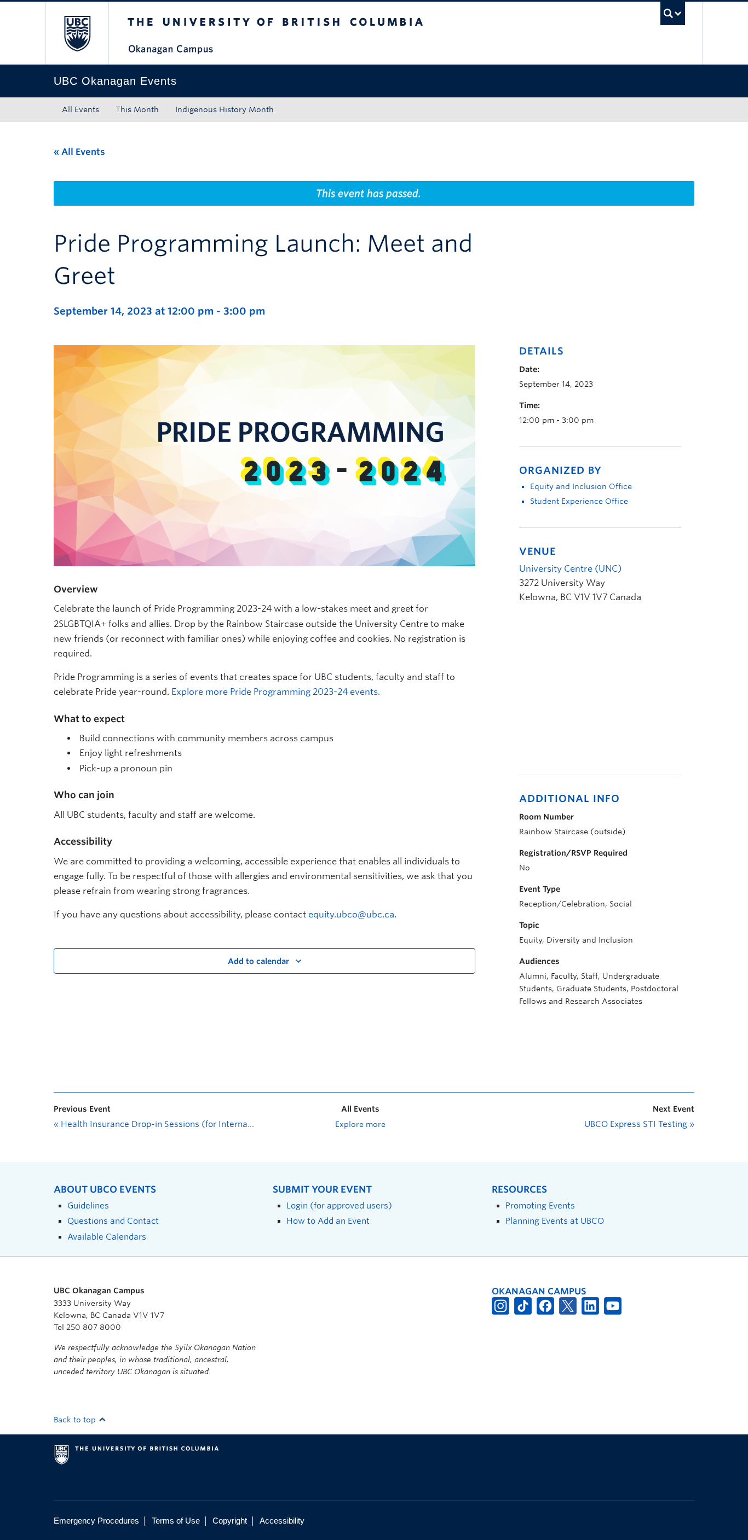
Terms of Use (176, 1520)
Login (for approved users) (339, 1205)
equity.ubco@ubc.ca (351, 914)
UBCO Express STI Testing (639, 1124)
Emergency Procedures (96, 1520)
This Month (137, 109)
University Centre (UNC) (570, 568)
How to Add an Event (328, 1220)
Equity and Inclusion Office (581, 486)
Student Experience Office (579, 501)
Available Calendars (106, 1236)
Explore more (360, 1124)
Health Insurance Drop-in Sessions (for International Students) (155, 1124)
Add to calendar (258, 961)
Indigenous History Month (224, 109)
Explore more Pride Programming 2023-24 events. (275, 692)
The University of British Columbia (76, 33)
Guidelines (88, 1205)
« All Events (79, 152)
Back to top (76, 1419)
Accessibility (282, 1520)
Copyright (229, 1520)
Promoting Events (540, 1205)
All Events (80, 109)
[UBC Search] (672, 13)
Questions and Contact (113, 1220)
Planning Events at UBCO (554, 1220)
